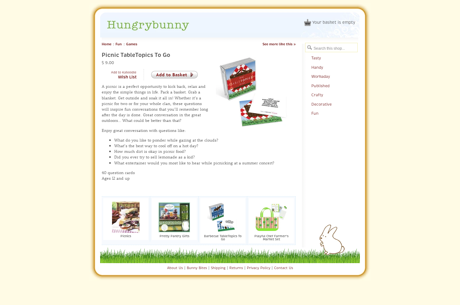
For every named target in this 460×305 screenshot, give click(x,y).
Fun (118, 44)
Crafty (317, 95)
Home (106, 44)
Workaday (320, 76)
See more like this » (279, 44)
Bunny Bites (197, 268)
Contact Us (283, 268)
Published (320, 85)
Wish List (127, 77)
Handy (317, 67)
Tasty (316, 58)
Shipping (218, 268)
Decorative (321, 104)
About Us (175, 268)
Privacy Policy (258, 268)
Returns (236, 268)
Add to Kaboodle (123, 72)
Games (131, 44)
